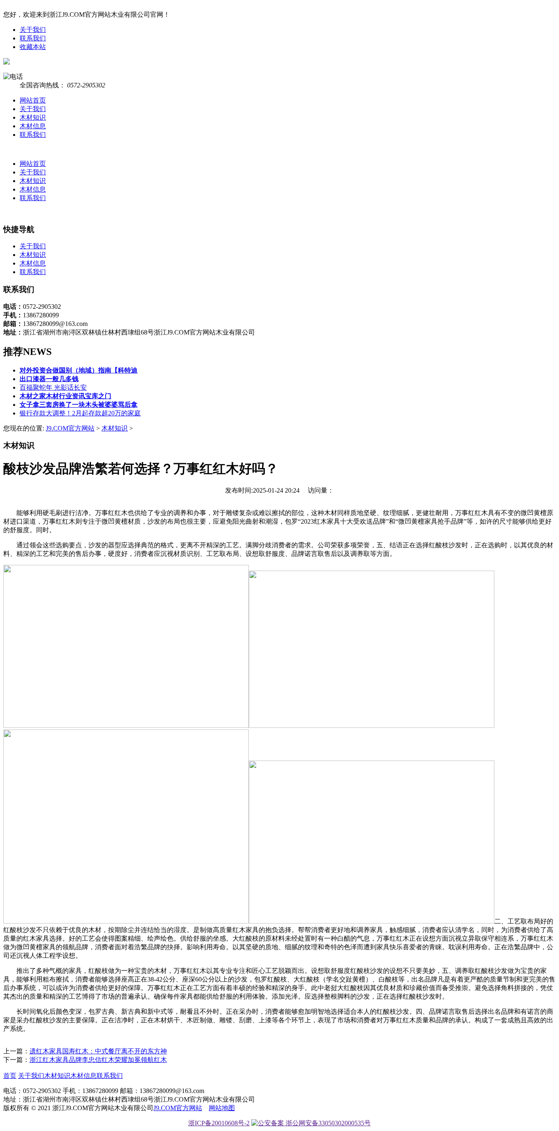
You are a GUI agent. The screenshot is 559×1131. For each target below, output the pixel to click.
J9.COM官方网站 (70, 428)
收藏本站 (33, 46)
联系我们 (33, 38)
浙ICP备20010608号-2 (219, 1123)
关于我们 (33, 29)
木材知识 (33, 117)
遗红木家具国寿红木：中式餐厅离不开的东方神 (98, 1051)
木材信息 (33, 126)
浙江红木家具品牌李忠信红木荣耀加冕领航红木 (98, 1059)
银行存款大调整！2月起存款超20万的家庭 (80, 413)
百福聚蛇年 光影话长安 (53, 387)
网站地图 (222, 1107)
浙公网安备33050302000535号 (327, 1123)
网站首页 (33, 100)
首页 (9, 1075)
